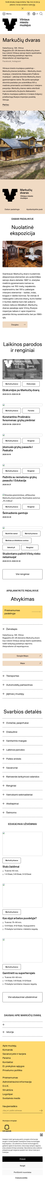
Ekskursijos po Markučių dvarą (21, 390)
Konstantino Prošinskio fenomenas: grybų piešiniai (19, 418)
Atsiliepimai (12, 803)
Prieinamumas (10, 1077)
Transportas (12, 675)
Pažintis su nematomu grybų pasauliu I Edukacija (20, 479)
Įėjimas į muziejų (15, 693)
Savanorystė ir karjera (14, 1053)
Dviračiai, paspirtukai (17, 722)
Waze (22, 663)
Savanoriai (12, 767)
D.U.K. (6, 1085)
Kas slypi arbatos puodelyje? (20, 918)
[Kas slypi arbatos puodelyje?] (22, 895)
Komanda (8, 1049)
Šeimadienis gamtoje (15, 512)
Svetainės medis (11, 1098)
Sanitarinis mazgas (16, 740)
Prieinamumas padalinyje (12, 612)
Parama (7, 1057)
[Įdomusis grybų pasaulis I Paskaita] (22, 434)
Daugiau (15, 325)
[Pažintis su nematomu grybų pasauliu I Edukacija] (22, 465)
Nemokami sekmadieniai (19, 794)
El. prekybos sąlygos (13, 1066)
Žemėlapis (11, 629)
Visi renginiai (22, 574)
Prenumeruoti (40, 1111)
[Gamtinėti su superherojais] (22, 950)
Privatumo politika (21, 1177)
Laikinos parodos (15, 749)
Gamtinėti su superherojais (19, 972)
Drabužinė (11, 731)
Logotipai (8, 1094)
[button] (41, 1134)
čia (34, 5)
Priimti (22, 1159)
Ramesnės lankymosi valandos (22, 776)
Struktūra (8, 1089)
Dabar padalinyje (12, 209)
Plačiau (6, 105)
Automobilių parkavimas (19, 684)
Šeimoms (11, 812)
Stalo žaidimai (11, 866)
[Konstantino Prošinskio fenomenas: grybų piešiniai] (22, 404)
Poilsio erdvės (13, 758)
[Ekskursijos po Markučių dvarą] (22, 369)
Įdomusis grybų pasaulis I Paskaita (18, 448)
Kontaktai (8, 1062)
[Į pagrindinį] (17, 24)
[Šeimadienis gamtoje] (22, 498)
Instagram (16, 61)
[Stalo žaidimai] (22, 844)
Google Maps (22, 656)
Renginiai (11, 785)
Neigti (22, 1166)
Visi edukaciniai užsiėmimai (22, 997)
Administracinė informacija (17, 1081)
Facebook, (7, 61)
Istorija (10, 1032)
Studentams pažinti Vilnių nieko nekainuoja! (21, 555)
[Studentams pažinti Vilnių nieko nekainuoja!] (22, 527)
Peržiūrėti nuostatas (22, 1172)
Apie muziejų (9, 1045)
